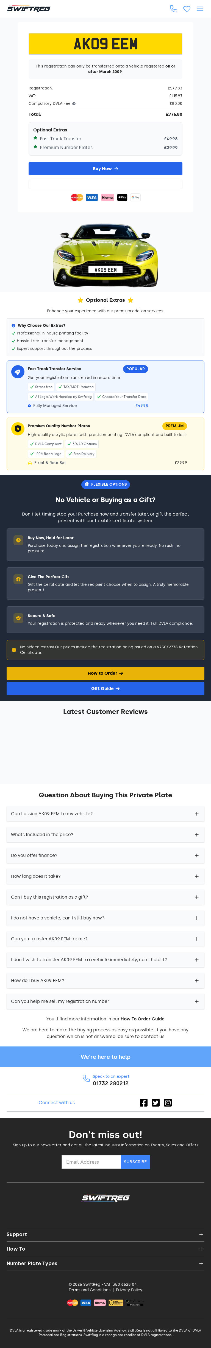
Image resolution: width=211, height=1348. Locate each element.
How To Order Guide (143, 1018)
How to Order (102, 673)
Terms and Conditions (89, 1290)
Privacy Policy (129, 1290)
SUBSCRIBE (135, 1161)
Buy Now (102, 168)
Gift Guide (102, 688)
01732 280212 (111, 1083)
